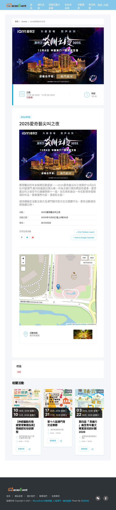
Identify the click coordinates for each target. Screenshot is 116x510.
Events (24, 21)
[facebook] (106, 498)
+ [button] (23, 258)
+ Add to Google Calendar (83, 237)
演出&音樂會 (25, 117)
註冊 (106, 5)
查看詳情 (21, 449)
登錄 (99, 5)
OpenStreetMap (80, 324)
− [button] (23, 262)
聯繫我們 (43, 496)
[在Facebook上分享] (21, 237)
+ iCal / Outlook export (85, 232)
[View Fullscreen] (23, 269)
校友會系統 (68, 6)
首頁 (31, 6)
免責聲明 (56, 496)
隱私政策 (19, 496)
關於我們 (31, 496)
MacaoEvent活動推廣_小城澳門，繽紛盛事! (52, 500)
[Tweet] (27, 237)
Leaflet (69, 324)
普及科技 (85, 500)
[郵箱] (32, 237)
